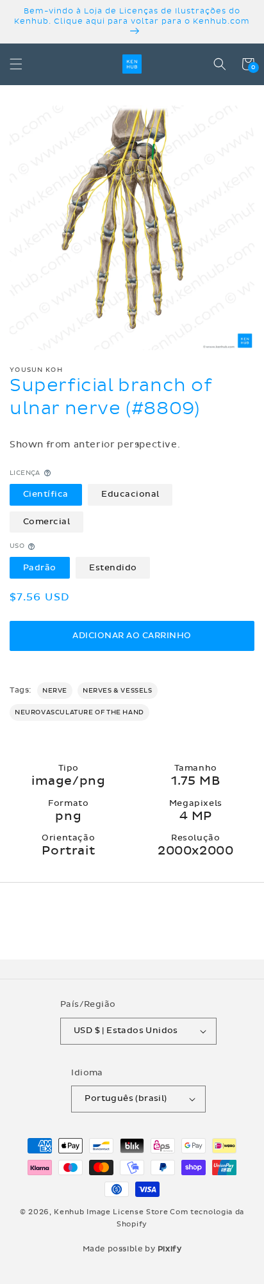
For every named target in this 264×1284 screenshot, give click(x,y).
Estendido (113, 568)
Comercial (46, 522)
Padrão (39, 568)
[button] (16, 64)
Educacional (130, 494)
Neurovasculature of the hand (79, 712)
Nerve (54, 690)
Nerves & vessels (118, 690)
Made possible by (132, 1248)
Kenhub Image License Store (111, 1212)
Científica (46, 494)
